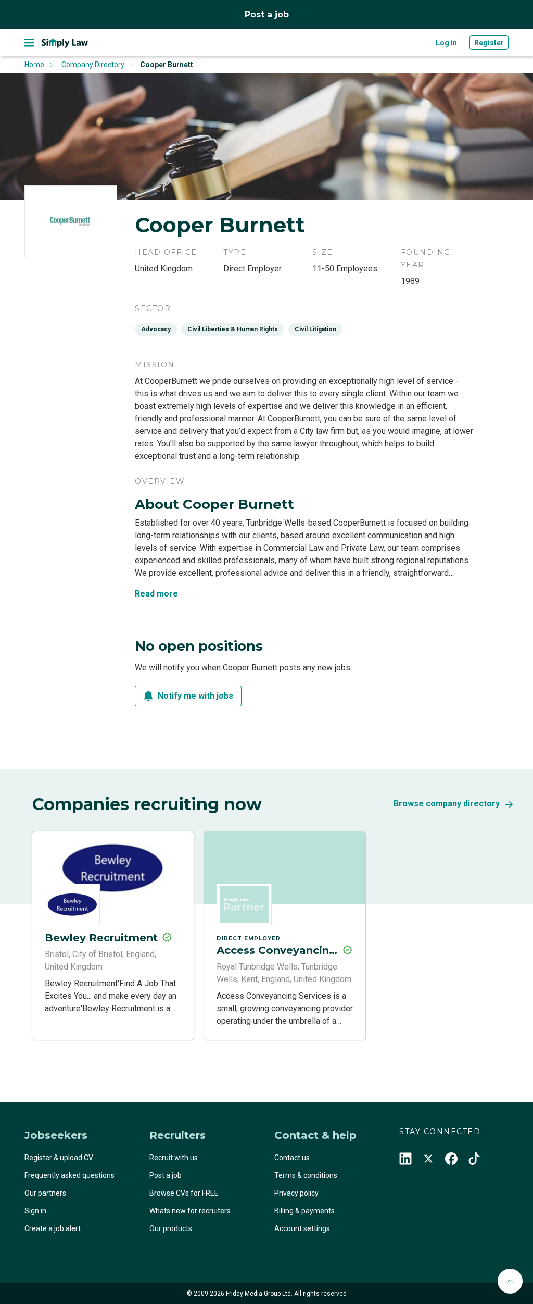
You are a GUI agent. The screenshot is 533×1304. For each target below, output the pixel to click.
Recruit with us (173, 1157)
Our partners (45, 1193)
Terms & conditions (305, 1175)
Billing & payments (304, 1211)
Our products (170, 1228)
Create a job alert (52, 1228)
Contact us (292, 1157)
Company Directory (92, 64)
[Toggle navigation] (29, 43)
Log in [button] (446, 43)
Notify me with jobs (195, 696)
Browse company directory (447, 804)
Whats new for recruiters (190, 1211)
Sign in (35, 1211)
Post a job (267, 14)
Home (34, 64)
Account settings (302, 1228)
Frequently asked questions (69, 1175)
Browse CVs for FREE (184, 1193)
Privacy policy (296, 1193)
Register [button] (489, 43)
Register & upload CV (58, 1157)
